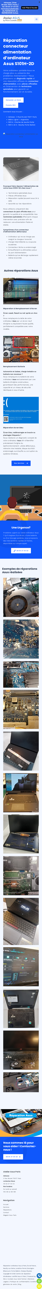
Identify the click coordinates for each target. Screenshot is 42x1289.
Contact (6, 1212)
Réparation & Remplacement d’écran (20, 308)
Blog (19, 1284)
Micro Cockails (8, 1279)
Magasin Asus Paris (9, 1215)
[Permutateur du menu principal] (36, 19)
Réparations (7, 1210)
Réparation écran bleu (13, 427)
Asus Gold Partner (20, 1279)
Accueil (5, 1204)
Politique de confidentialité (19, 1281)
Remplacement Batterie (14, 366)
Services (6, 1207)
